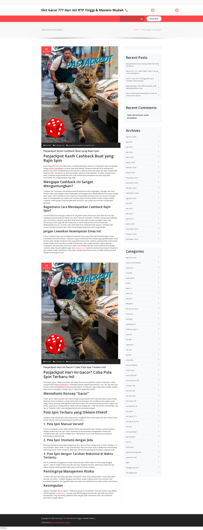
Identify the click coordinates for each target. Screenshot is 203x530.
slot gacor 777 (131, 416)
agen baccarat (131, 257)
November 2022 (132, 239)
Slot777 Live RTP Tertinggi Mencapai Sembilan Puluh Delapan (140, 79)
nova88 (128, 339)
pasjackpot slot (89, 145)
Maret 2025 (130, 224)
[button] (141, 18)
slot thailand (130, 437)
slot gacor (129, 411)
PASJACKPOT (80, 248)
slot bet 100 (130, 386)
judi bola (129, 298)
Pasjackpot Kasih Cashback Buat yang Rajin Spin (71, 150)
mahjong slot (131, 324)
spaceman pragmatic (133, 452)
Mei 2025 (129, 214)
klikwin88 (129, 304)
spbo (128, 462)
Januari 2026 (130, 172)
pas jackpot (72, 145)
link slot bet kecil (132, 309)
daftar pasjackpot (56, 168)
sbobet (128, 355)
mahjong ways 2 (132, 329)
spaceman (130, 447)
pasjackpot (80, 145)
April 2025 (130, 219)
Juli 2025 (129, 203)
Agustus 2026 (131, 137)
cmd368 (129, 273)
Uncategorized (59, 145)
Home (136, 30)
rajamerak (129, 345)
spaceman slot (131, 457)
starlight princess (132, 468)
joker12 (129, 288)
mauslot (129, 334)
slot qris (129, 426)
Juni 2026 (129, 147)
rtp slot (129, 350)
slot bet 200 (130, 391)
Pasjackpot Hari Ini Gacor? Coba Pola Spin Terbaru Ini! (74, 367)
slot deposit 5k (131, 406)
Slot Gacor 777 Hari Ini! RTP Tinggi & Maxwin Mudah (82, 10)
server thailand (131, 365)
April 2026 (130, 157)
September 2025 (132, 193)
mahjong (129, 319)
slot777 (129, 442)
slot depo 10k (131, 401)
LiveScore (129, 314)
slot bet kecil (130, 396)
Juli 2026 (129, 142)
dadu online (130, 278)
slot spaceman (131, 432)
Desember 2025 (132, 178)
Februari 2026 (131, 167)
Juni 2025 (129, 208)
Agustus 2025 (131, 198)
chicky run (129, 268)
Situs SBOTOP (131, 375)
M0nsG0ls (47, 145)
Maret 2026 (130, 162)
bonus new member (133, 263)
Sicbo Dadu (130, 370)
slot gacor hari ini (132, 421)
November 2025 (132, 183)
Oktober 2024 (131, 234)
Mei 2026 (129, 152)
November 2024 (132, 229)
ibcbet (128, 283)
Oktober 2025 (131, 188)
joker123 (129, 293)
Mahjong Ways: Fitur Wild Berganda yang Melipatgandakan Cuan (141, 87)
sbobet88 (129, 360)
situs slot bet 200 (132, 380)
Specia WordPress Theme (60, 522)
